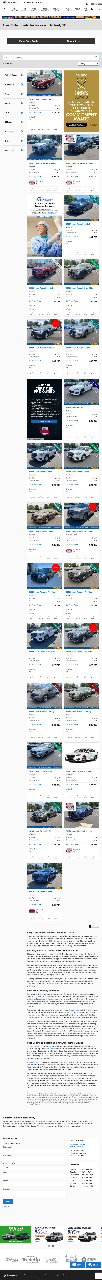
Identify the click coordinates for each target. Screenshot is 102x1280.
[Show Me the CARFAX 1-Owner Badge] (32, 118)
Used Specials (24, 9)
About (77, 9)
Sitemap (65, 1275)
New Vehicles (14, 9)
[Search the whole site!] (98, 8)
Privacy (56, 1275)
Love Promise (85, 9)
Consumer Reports (82, 1236)
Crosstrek (48, 1236)
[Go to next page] (97, 926)
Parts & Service (69, 9)
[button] (44, 102)
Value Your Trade (28, 41)
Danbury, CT (82, 967)
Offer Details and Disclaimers (35, 256)
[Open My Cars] (91, 9)
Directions (27, 1275)
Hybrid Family (15, 1236)
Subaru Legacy (49, 1048)
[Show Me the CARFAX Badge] (69, 367)
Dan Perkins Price (34, 112)
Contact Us (73, 41)
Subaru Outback (36, 1021)
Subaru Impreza (36, 1062)
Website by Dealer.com (10, 1276)
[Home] (10, 2)
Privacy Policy (7, 1206)
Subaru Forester (74, 1010)
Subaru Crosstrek (44, 996)
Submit (8, 1201)
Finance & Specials (57, 9)
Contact (37, 1275)
